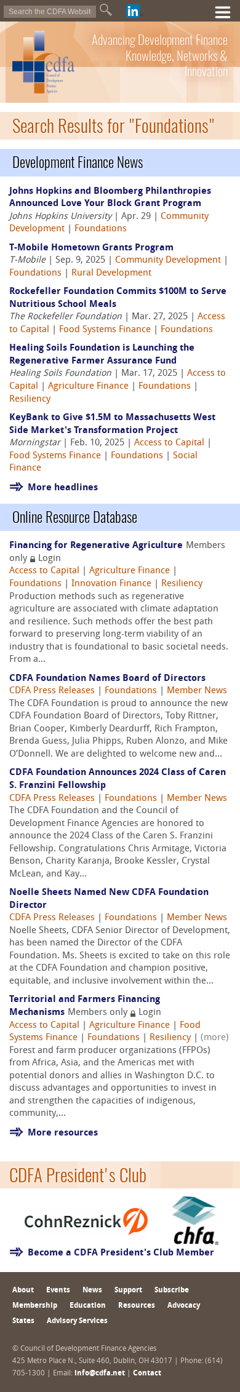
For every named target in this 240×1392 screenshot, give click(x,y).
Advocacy (183, 1306)
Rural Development (111, 273)
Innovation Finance (111, 584)
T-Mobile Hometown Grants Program (91, 248)
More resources (63, 1133)
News (92, 1290)
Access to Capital (169, 443)
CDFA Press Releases (52, 691)
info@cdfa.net (99, 1373)
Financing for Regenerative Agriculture (96, 546)
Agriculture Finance (88, 386)
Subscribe (171, 1290)
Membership (34, 1306)
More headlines (63, 488)
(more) (215, 1038)
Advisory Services (77, 1321)
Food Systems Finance (105, 330)
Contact (147, 1373)
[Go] (106, 10)
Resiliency (29, 399)
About (23, 1290)
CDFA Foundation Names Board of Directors (107, 678)
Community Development (168, 260)
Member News (197, 691)
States (23, 1321)
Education (88, 1306)
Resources (136, 1306)
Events (58, 1290)
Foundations (100, 229)
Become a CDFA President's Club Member (121, 1253)
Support (128, 1290)
